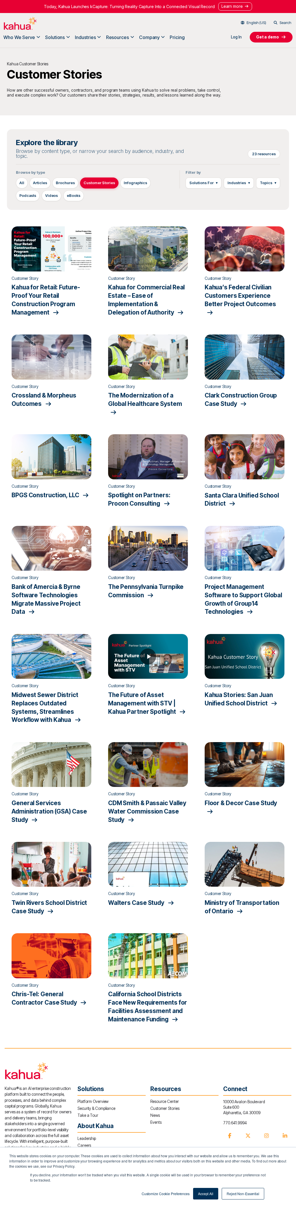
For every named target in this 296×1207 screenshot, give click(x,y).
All (21, 183)
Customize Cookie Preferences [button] (166, 1193)
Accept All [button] (205, 1193)
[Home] (20, 23)
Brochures (65, 183)
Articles (40, 183)
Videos (51, 195)
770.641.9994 (235, 1123)
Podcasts (27, 195)
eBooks (73, 195)
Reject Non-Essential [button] (243, 1193)
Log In (236, 37)
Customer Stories (99, 183)
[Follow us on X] (248, 1135)
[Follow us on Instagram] (266, 1135)
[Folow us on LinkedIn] (285, 1135)
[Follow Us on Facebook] (229, 1135)
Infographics (135, 183)
